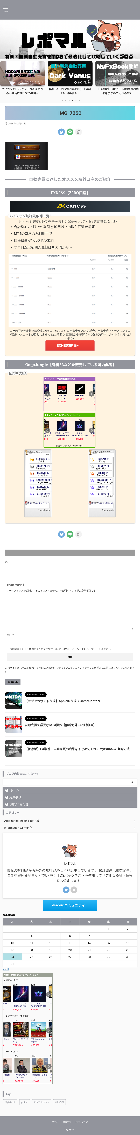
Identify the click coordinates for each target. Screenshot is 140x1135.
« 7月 (6, 969)
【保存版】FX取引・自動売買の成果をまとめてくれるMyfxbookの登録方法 (77, 749)
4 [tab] (72, 100)
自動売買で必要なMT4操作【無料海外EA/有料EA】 (60, 725)
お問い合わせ (19, 804)
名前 (10, 634)
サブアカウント (41, 1102)
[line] (70, 132)
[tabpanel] (22, 79)
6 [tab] (79, 100)
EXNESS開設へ (68, 345)
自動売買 (59, 1102)
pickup (24, 1102)
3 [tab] (69, 100)
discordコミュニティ (68, 905)
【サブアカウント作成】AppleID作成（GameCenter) (62, 701)
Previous (3, 77)
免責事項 (15, 797)
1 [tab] (62, 100)
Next (137, 77)
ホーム (14, 790)
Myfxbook (10, 1102)
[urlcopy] (78, 132)
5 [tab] (76, 100)
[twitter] (61, 132)
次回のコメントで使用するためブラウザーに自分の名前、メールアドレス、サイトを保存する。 (61, 648)
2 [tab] (65, 100)
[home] (74, 889)
